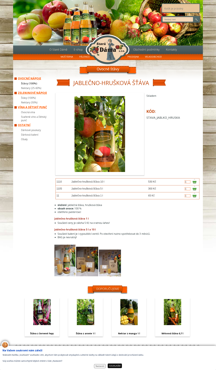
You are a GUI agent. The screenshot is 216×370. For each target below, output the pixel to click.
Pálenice (84, 56)
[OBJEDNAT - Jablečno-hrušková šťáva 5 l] (194, 189)
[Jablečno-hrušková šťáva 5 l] (87, 275)
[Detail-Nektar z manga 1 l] (129, 324)
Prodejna (133, 56)
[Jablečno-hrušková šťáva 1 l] (64, 275)
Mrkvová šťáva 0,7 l (172, 333)
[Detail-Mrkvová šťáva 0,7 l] (172, 324)
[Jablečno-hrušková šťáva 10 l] (110, 275)
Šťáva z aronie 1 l (85, 333)
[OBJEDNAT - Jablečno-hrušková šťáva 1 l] (194, 196)
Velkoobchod (153, 56)
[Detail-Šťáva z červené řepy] (42, 324)
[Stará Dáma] (107, 49)
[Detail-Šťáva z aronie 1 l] (85, 324)
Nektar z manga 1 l (129, 333)
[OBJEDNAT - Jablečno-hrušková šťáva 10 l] (194, 182)
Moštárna (67, 56)
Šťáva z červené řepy (42, 333)
